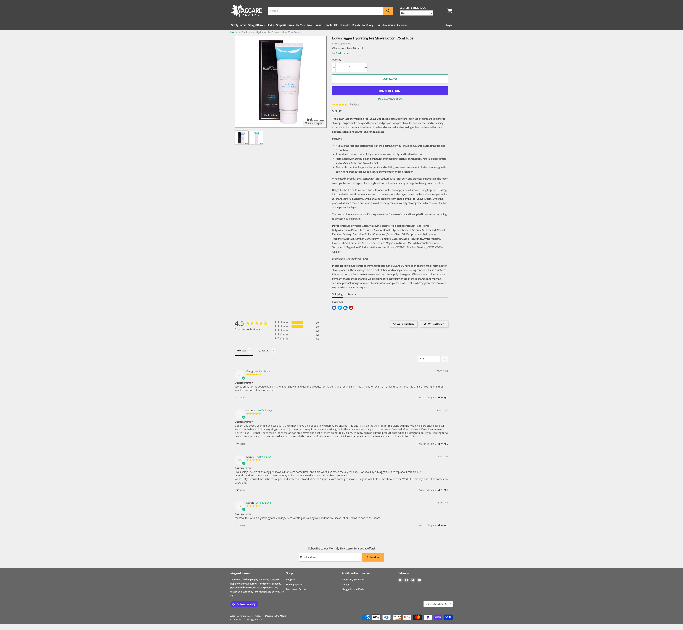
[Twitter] (412, 580)
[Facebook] (406, 580)
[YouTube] (419, 580)
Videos (345, 584)
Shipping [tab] (337, 294)
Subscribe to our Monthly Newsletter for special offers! (341, 548)
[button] (440, 397)
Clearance (402, 25)
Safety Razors (238, 25)
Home (233, 32)
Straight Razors (256, 25)
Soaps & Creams (285, 25)
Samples (345, 25)
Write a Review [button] (436, 323)
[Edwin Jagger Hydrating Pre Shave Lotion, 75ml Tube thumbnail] (241, 138)
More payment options (390, 98)
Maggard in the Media (353, 589)
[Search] (388, 11)
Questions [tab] (264, 350)
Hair (378, 25)
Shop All (290, 579)
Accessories (388, 25)
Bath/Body (367, 25)
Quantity (336, 59)
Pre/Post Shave (304, 25)
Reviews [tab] (241, 350)
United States (436, 603)
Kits (336, 25)
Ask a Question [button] (405, 323)
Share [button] (242, 397)
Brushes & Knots (323, 25)
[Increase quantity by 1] (366, 67)
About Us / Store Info (353, 579)
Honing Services (294, 584)
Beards (356, 25)
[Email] (400, 580)
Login (449, 25)
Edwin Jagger (342, 53)
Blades (270, 25)
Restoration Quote (296, 589)
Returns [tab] (352, 294)
